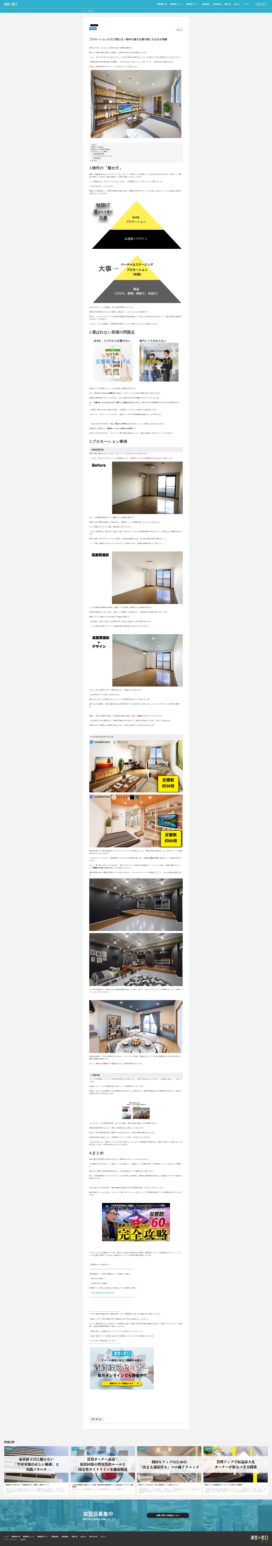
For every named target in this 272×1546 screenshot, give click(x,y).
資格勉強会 (206, 4)
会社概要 (22, 1539)
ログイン (246, 4)
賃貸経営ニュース (176, 4)
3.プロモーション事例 (98, 151)
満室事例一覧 (162, 4)
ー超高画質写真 (97, 154)
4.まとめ (93, 160)
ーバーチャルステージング (101, 156)
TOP (84, 10)
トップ (6, 1536)
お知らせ (237, 4)
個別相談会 (217, 4)
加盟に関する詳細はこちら (167, 1515)
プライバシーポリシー (10, 1539)
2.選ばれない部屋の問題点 (100, 149)
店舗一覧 (227, 4)
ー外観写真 (95, 158)
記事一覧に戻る (96, 1419)
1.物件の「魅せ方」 (97, 147)
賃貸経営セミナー (192, 4)
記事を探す (91, 10)
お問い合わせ (261, 4)
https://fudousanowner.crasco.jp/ (102, 1292)
